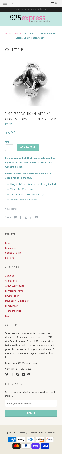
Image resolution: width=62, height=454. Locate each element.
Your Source (11, 280)
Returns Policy (12, 295)
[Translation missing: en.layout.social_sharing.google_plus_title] (30, 217)
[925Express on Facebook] (12, 374)
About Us (9, 275)
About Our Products (14, 285)
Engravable (10, 247)
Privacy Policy (11, 305)
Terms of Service (13, 310)
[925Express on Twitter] (6, 374)
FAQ (7, 315)
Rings (7, 243)
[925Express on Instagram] (23, 374)
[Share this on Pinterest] (25, 217)
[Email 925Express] (28, 374)
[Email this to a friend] (35, 217)
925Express (19, 432)
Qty (7, 141)
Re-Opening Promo (14, 290)
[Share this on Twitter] (14, 217)
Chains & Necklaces (15, 252)
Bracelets (9, 257)
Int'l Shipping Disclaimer (16, 300)
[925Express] (31, 19)
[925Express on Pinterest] (17, 374)
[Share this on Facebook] (20, 217)
